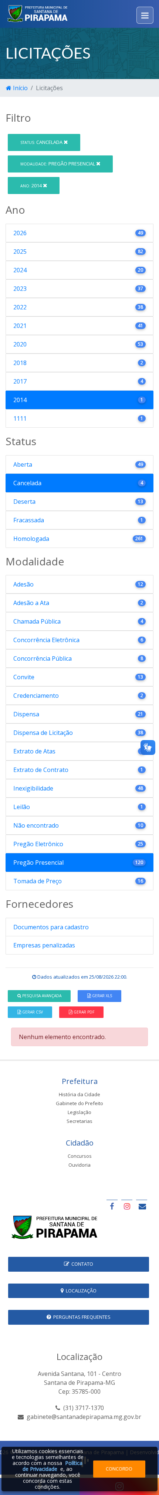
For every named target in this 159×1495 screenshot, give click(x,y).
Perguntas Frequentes (81, 1317)
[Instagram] (126, 1206)
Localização (80, 1290)
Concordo (119, 1468)
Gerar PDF (83, 1012)
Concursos (80, 1156)
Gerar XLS (101, 995)
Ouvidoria (79, 1165)
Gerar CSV (32, 1012)
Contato (81, 1264)
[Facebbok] (112, 1206)
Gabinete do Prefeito (79, 1103)
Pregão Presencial (58, 163)
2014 (31, 185)
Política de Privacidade (52, 1465)
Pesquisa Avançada (41, 995)
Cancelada (42, 142)
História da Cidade (79, 1094)
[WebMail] (141, 1206)
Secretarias (79, 1121)
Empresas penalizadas (44, 945)
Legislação (79, 1112)
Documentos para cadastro (51, 927)
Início (19, 88)
